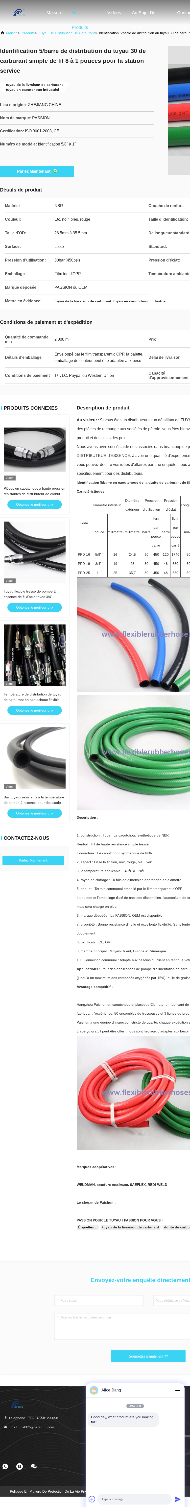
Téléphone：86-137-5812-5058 (32, 1418)
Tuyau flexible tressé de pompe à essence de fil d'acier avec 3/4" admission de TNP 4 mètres (30, 596)
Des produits (80, 15)
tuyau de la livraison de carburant (130, 1227)
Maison (54, 12)
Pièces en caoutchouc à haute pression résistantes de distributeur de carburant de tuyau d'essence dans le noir (34, 493)
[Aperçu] (19, 12)
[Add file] (92, 1499)
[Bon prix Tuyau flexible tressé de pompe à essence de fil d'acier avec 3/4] (35, 552)
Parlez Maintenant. (34, 171)
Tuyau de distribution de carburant (67, 33)
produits (28, 33)
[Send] (178, 1499)
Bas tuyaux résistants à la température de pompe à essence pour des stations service (34, 802)
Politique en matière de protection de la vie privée (50, 1491)
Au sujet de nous (144, 15)
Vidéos (114, 12)
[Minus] (178, 1390)
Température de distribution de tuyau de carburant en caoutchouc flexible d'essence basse (32, 699)
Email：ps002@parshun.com (30, 1427)
